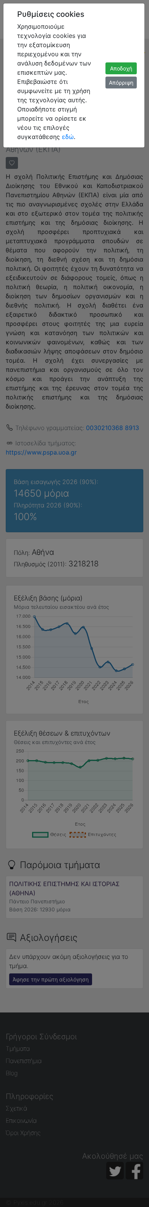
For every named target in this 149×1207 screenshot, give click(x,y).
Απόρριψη (121, 82)
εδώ (68, 137)
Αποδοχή (121, 68)
